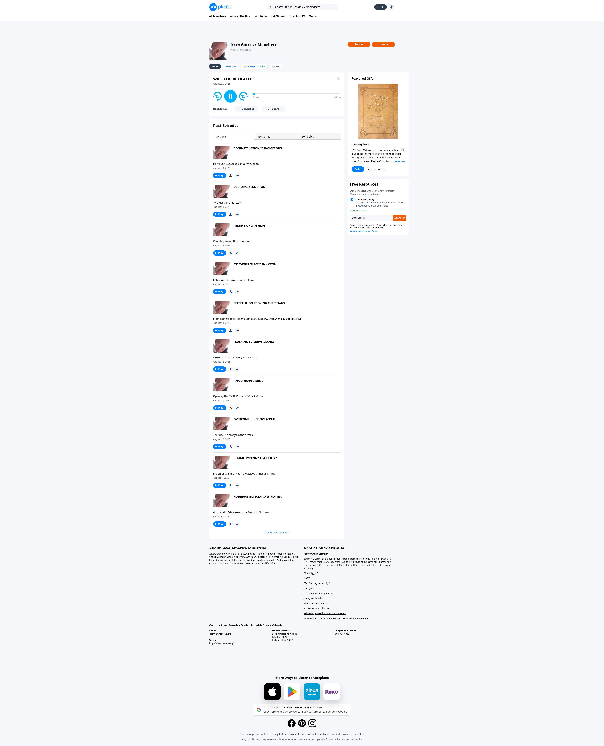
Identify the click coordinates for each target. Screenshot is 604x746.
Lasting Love (360, 144)
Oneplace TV (297, 16)
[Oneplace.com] (220, 7)
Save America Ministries (253, 44)
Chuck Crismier (241, 50)
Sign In (380, 6)
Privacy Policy (278, 734)
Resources (231, 66)
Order (357, 169)
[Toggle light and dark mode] (392, 7)
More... (313, 16)
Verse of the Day (240, 16)
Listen (215, 66)
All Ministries (217, 16)
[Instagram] (312, 723)
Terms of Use (296, 734)
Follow (359, 44)
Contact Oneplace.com (320, 734)
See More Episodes (277, 532)
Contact (276, 66)
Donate (383, 44)
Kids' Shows (278, 16)
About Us (261, 734)
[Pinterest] (302, 723)
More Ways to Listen (254, 66)
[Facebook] (292, 723)
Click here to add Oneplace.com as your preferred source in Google (305, 711)
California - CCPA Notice (350, 734)
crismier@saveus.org (220, 633)
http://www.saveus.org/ (221, 643)
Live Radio (260, 16)
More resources (376, 169)
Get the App (247, 734)
